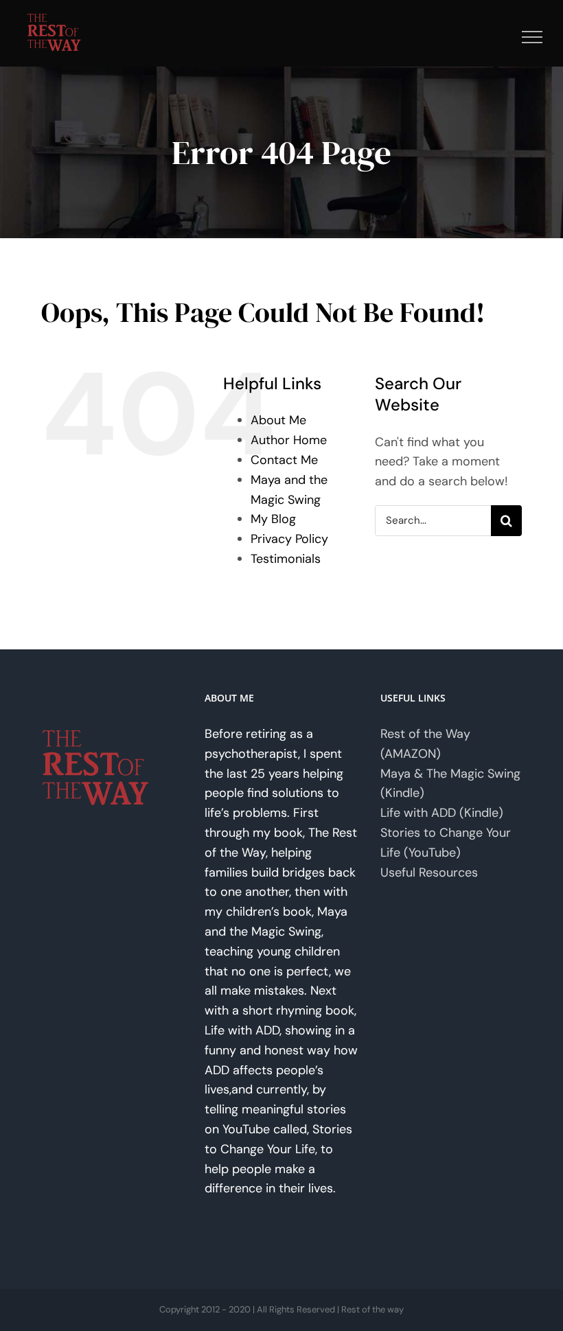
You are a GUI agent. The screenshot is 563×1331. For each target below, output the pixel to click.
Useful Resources (429, 872)
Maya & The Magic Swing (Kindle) (450, 783)
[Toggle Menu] (532, 37)
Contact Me (284, 460)
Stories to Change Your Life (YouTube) (445, 842)
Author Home (289, 440)
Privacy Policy (289, 539)
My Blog (273, 519)
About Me (278, 420)
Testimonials (286, 559)
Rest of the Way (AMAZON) (425, 744)
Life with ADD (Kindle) (441, 813)
